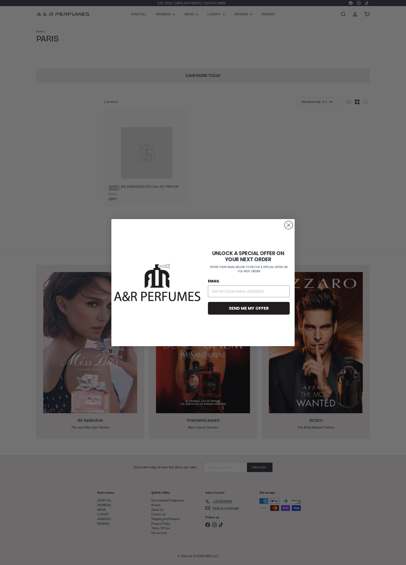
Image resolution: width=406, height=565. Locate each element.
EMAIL (213, 281)
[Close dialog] (289, 225)
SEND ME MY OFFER (249, 308)
